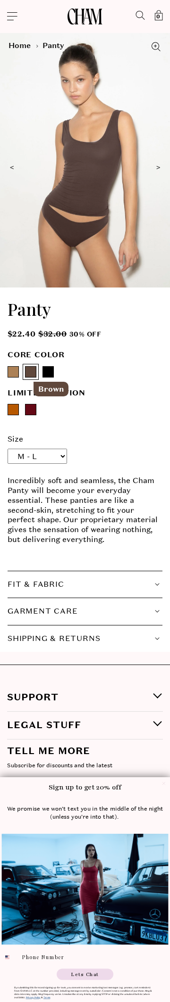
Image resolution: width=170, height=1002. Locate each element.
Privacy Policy (33, 997)
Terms (46, 997)
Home (19, 45)
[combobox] (10, 957)
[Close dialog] (164, 783)
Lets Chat (85, 974)
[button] (38, 16)
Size (15, 439)
